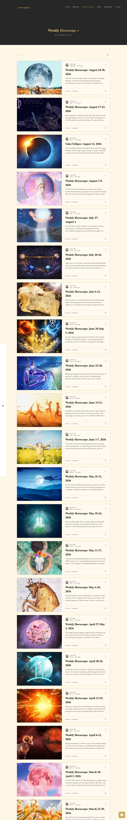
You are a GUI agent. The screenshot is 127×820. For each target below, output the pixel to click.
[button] (108, 55)
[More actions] (106, 65)
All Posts (20, 55)
